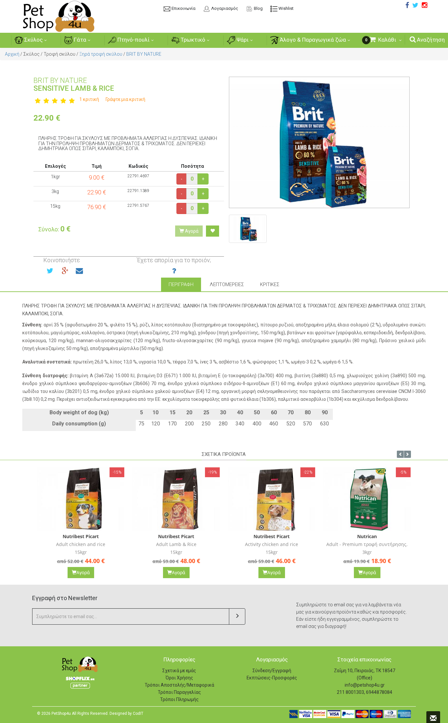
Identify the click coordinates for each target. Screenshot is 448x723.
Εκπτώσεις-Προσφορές (272, 677)
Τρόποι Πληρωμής (179, 699)
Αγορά (191, 231)
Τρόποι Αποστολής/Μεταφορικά (179, 685)
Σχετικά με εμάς (179, 670)
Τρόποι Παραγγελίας (179, 692)
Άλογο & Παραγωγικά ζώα (312, 39)
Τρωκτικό (192, 39)
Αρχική (12, 54)
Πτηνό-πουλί (133, 39)
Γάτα (79, 39)
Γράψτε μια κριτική (125, 99)
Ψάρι (242, 39)
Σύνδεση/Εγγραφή (272, 670)
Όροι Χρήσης (179, 677)
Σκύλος (33, 39)
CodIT (138, 713)
